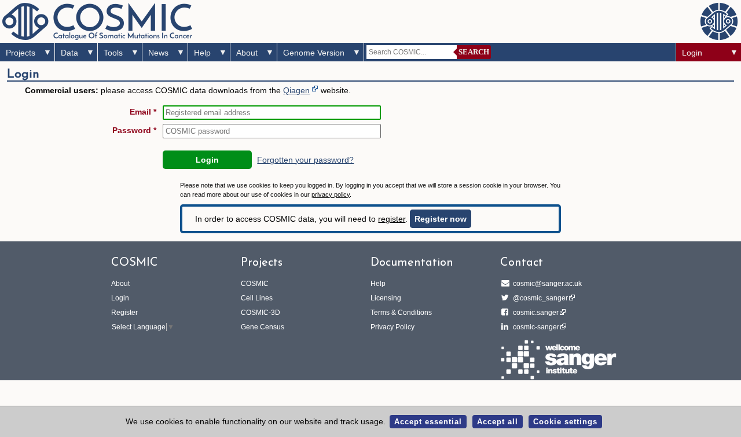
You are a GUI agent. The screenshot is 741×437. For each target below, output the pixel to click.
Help (202, 52)
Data (69, 52)
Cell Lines (257, 298)
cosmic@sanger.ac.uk (547, 284)
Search (473, 51)
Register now (440, 218)
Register (124, 313)
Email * (143, 111)
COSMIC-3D (260, 313)
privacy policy (330, 194)
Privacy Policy (392, 327)
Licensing (385, 298)
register (391, 218)
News (158, 52)
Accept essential (428, 421)
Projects (20, 52)
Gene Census (262, 327)
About (247, 52)
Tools (113, 52)
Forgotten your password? (305, 159)
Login (692, 52)
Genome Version (313, 52)
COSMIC (255, 284)
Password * (134, 130)
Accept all (497, 421)
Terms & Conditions (401, 313)
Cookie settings (565, 421)
